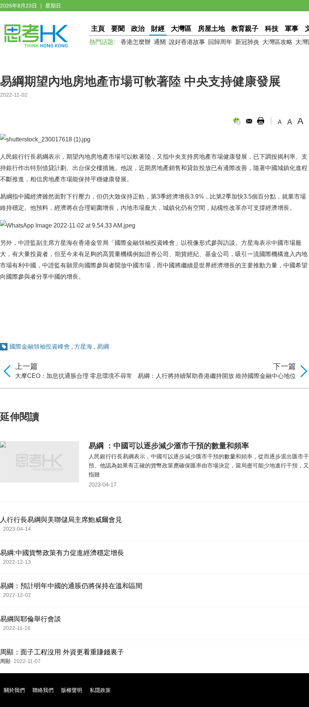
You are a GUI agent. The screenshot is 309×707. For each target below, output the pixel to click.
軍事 (291, 28)
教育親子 (245, 28)
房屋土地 (211, 28)
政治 (138, 28)
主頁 (98, 28)
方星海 (83, 346)
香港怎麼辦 (136, 42)
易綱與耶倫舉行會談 (30, 619)
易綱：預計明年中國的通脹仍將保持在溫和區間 (71, 586)
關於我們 (14, 690)
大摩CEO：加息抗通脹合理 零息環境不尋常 (73, 376)
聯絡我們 (43, 690)
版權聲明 (71, 690)
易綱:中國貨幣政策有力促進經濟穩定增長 (62, 553)
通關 (160, 42)
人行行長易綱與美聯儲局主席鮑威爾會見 (61, 519)
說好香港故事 (187, 42)
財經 (158, 28)
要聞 (118, 28)
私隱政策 (100, 690)
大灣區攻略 (277, 42)
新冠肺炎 (247, 42)
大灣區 (181, 28)
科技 (271, 28)
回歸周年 (220, 42)
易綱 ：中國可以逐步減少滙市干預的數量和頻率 (169, 445)
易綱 (103, 346)
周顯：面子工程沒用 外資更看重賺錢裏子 (62, 652)
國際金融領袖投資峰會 (39, 346)
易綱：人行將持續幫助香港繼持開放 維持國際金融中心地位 (217, 376)
